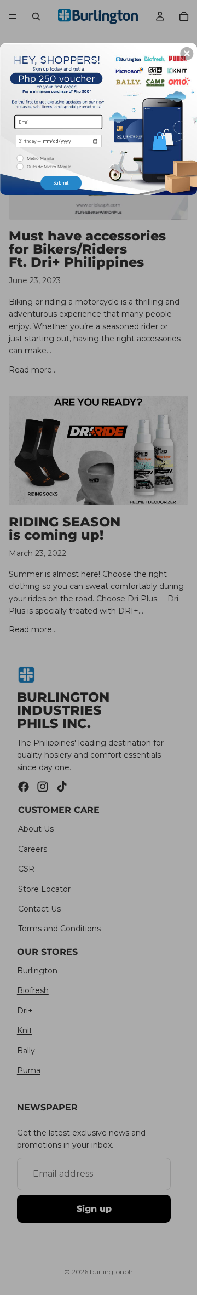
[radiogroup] (58, 162)
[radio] (58, 158)
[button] (186, 53)
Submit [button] (61, 183)
